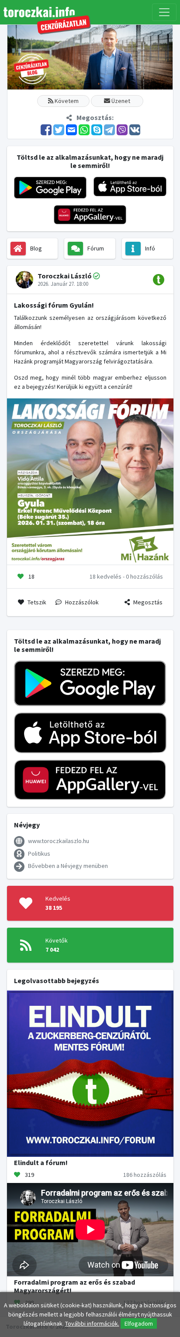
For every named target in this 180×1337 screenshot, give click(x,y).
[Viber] (122, 129)
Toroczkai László (65, 275)
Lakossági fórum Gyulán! (54, 305)
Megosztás (148, 602)
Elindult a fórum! (41, 1162)
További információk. (92, 1323)
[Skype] (97, 129)
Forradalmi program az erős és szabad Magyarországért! (74, 1286)
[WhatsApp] (84, 129)
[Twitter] (59, 129)
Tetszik (37, 602)
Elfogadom (139, 1323)
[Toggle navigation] (164, 12)
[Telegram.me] (110, 129)
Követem (66, 101)
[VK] (134, 129)
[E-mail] (72, 129)
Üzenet (120, 101)
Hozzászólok (82, 602)
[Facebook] (46, 129)
